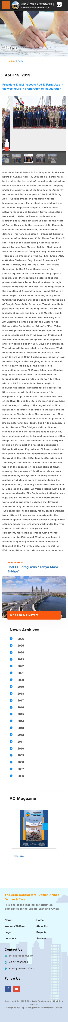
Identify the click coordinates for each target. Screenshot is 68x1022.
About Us (42, 904)
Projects (41, 910)
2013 (21, 706)
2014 (21, 699)
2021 (21, 651)
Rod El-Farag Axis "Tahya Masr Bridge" (32, 547)
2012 (21, 713)
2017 (21, 679)
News (21, 61)
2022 (21, 644)
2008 (21, 740)
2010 (21, 727)
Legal (8, 910)
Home (11, 61)
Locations (11, 916)
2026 (21, 617)
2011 (21, 720)
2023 (21, 637)
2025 (21, 624)
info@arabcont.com (21, 934)
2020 (21, 658)
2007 (21, 747)
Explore (19, 834)
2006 (21, 754)
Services (41, 916)
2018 (21, 672)
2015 (21, 692)
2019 (21, 665)
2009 (21, 733)
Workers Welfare (15, 904)
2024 (21, 631)
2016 (21, 686)
